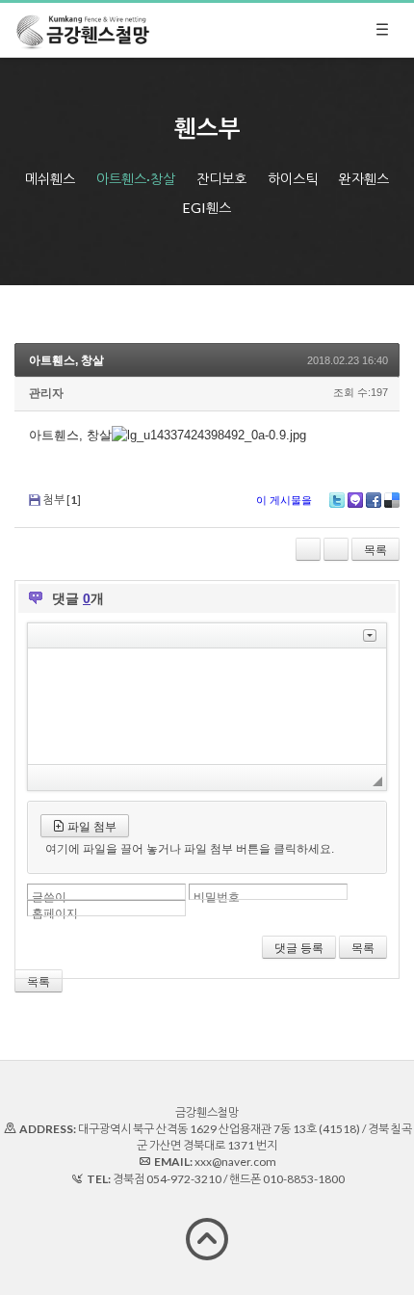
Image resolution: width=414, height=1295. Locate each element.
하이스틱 (293, 179)
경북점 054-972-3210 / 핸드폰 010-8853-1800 (229, 1179)
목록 (375, 550)
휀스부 (207, 128)
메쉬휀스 (50, 179)
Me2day (355, 500)
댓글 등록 (298, 948)
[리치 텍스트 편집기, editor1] (207, 706)
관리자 (46, 393)
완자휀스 (364, 179)
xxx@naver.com (235, 1161)
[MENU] (382, 30)
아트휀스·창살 (135, 179)
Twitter (337, 500)
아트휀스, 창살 (66, 360)
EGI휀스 (207, 207)
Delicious (392, 500)
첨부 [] (62, 499)
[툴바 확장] (369, 635)
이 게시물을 (284, 500)
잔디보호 (221, 179)
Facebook (373, 500)
